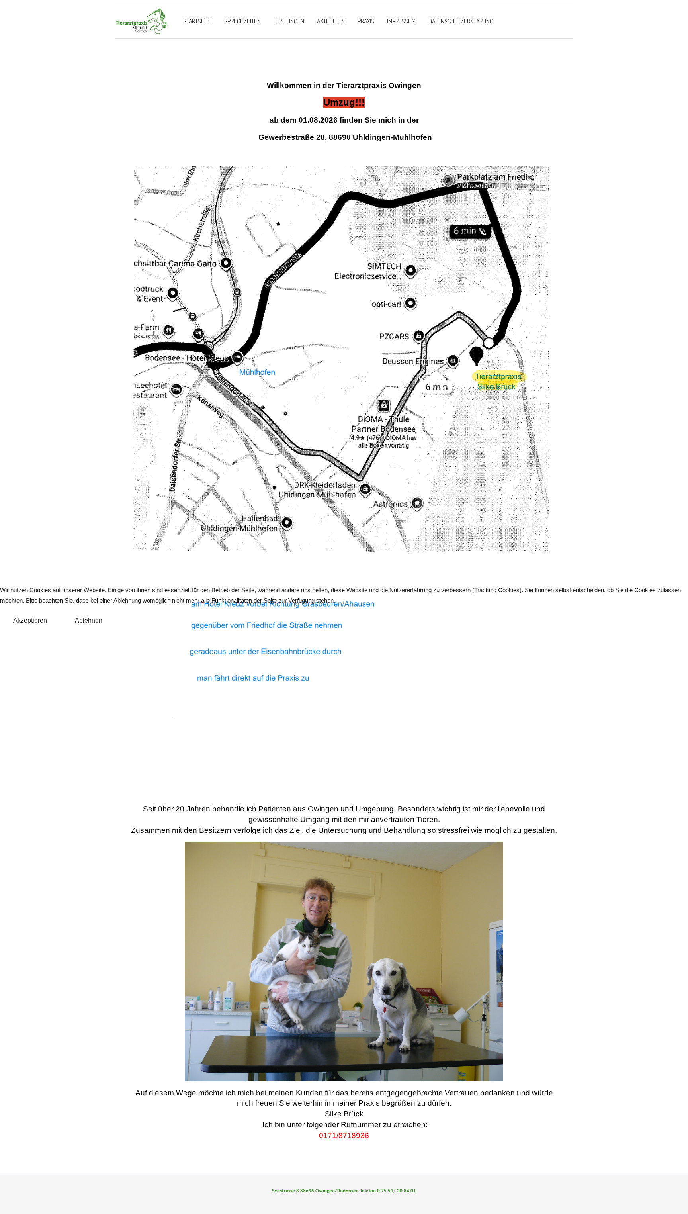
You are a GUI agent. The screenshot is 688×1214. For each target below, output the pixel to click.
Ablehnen (88, 620)
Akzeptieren (30, 620)
